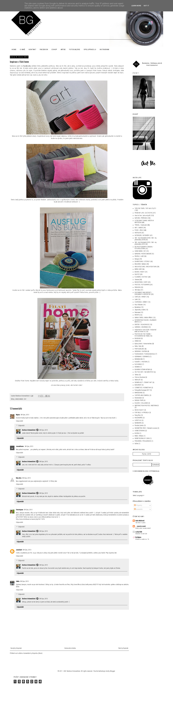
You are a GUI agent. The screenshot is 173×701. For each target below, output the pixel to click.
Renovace (137, 312)
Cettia (17, 581)
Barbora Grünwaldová (28, 430)
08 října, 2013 (25, 415)
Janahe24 (19, 550)
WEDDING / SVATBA (141, 351)
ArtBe (63, 49)
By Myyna (138, 537)
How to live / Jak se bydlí (142, 215)
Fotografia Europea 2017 (142, 390)
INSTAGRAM (104, 49)
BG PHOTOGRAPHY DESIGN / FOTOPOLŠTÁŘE (144, 247)
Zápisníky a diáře (140, 310)
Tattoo (137, 375)
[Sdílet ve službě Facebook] (46, 396)
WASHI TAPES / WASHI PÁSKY (144, 317)
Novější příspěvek (16, 648)
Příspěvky (139, 505)
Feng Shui (138, 415)
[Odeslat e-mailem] (39, 396)
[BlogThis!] (41, 396)
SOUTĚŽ (137, 274)
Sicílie (136, 443)
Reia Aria (18, 478)
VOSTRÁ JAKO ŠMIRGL (142, 395)
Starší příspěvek (123, 648)
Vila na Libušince (140, 377)
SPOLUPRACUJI (90, 49)
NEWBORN (138, 423)
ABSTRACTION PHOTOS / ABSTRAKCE (147, 405)
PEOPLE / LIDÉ (139, 256)
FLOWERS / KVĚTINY (141, 277)
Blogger (112, 671)
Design (137, 259)
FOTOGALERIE (74, 49)
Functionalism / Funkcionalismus (145, 354)
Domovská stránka (70, 648)
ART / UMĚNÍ (139, 228)
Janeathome (20, 446)
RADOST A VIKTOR (141, 534)
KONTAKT (32, 49)
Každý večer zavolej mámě (143, 528)
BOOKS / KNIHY (140, 272)
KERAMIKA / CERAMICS (142, 356)
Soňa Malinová (139, 521)
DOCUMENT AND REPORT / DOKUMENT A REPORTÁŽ (143, 293)
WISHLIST (137, 380)
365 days (137, 290)
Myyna (18, 415)
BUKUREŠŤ (138, 385)
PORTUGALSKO (139, 349)
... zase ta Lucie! (140, 526)
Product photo (139, 425)
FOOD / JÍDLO (139, 230)
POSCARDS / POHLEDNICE (143, 441)
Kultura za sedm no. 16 (142, 539)
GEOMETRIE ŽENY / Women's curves (146, 428)
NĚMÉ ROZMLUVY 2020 (142, 438)
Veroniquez (19, 510)
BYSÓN (137, 433)
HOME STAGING (140, 431)
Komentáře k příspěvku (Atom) (32, 653)
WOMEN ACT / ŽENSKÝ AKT (143, 382)
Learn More (136, 6)
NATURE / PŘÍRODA (141, 218)
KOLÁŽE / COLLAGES (141, 403)
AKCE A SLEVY (139, 410)
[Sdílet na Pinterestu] (49, 396)
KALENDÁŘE (138, 418)
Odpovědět (19, 421)
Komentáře (139, 509)
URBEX (137, 341)
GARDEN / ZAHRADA (141, 327)
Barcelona (137, 307)
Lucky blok (138, 532)
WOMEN (137, 367)
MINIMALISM (138, 359)
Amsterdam (138, 398)
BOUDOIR (138, 338)
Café (136, 299)
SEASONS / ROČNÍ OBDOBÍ (143, 254)
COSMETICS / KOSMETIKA (143, 387)
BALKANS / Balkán (140, 264)
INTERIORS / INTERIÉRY (142, 235)
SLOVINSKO (138, 364)
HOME (14, 49)
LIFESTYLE (138, 420)
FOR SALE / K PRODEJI (142, 412)
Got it (146, 6)
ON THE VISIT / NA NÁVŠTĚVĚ (144, 372)
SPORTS (137, 315)
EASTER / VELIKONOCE (142, 324)
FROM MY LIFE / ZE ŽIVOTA (143, 213)
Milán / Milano (139, 436)
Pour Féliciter (139, 305)
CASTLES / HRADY (140, 297)
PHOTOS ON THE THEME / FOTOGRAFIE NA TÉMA (143, 335)
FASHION (137, 287)
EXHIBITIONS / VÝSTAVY (142, 261)
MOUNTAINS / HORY (141, 282)
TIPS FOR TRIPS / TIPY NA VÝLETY (145, 208)
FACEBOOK (44, 49)
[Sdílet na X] (44, 396)
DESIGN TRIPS (139, 400)
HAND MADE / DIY (20, 399)
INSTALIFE (138, 233)
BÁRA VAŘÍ (138, 269)
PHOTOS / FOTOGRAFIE (142, 285)
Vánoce (137, 279)
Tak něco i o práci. (140, 522)
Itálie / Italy (138, 346)
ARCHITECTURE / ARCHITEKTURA (145, 267)
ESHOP (54, 49)
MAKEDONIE (138, 393)
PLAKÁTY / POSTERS (141, 362)
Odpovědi (21, 425)
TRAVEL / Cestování (141, 225)
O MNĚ (22, 49)
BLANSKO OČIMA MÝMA (142, 369)
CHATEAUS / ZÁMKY (141, 302)
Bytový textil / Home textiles (143, 344)
